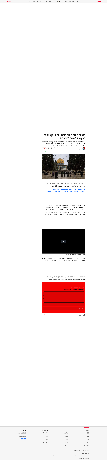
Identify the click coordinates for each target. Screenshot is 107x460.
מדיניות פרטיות (23, 435)
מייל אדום (66, 435)
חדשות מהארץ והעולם (78, 132)
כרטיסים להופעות (86, 445)
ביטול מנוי (66, 445)
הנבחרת (73, 1)
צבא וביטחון (72, 132)
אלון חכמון (80, 147)
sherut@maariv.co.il (81, 452)
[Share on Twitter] (54, 148)
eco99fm (46, 438)
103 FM (46, 436)
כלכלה (70, 1)
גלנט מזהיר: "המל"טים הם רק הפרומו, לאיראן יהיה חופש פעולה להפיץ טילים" (66, 191)
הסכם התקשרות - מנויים (22, 433)
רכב (43, 1)
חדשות (78, 1)
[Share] (60, 148)
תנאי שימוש (24, 432)
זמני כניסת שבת (35, 1)
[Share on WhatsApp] (51, 148)
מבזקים (88, 433)
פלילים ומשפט (48, 1)
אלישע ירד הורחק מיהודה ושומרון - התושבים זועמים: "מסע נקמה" (69, 189)
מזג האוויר (87, 444)
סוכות (84, 315)
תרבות (62, 1)
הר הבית (80, 315)
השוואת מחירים (45, 442)
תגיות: (84, 314)
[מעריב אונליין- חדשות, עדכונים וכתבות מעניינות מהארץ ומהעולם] (98, 1)
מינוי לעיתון (66, 441)
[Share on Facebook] (57, 148)
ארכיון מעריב (66, 442)
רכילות (57, 1)
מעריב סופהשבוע (65, 438)
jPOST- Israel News (44, 433)
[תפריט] (102, 1)
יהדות (88, 442)
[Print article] (48, 148)
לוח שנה (29, 1)
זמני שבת (46, 441)
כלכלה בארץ (87, 435)
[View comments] (44, 148)
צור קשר (67, 432)
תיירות (40, 1)
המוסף (67, 439)
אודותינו (67, 444)
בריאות (53, 1)
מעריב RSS (66, 436)
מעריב (84, 132)
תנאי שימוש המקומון (22, 436)
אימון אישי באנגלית (45, 432)
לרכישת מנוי (9, 1)
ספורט (66, 1)
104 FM (46, 439)
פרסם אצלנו (66, 433)
